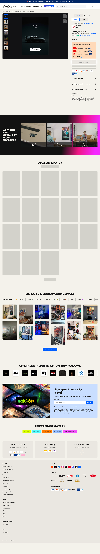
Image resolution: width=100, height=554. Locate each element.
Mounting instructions (8, 480)
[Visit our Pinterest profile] (69, 467)
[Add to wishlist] (65, 16)
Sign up (89, 402)
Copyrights (5, 486)
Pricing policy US (6, 492)
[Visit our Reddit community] (52, 467)
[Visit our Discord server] (73, 467)
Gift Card (5, 532)
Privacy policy (65, 408)
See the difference (88, 23)
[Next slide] (92, 373)
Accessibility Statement (8, 502)
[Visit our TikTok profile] (55, 467)
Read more (93, 33)
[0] (89, 6)
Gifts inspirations (6, 535)
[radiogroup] (84, 15)
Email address (57, 399)
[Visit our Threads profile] (76, 467)
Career (4, 516)
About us (4, 511)
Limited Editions (37, 6)
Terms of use (5, 475)
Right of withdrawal (7, 477)
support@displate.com (72, 413)
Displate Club (49, 6)
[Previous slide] (8, 373)
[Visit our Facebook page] (79, 467)
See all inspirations (50, 349)
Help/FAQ (5, 472)
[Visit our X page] (66, 467)
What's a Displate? (7, 505)
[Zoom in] (65, 21)
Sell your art (5, 524)
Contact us (5, 483)
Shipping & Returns (7, 469)
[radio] (78, 15)
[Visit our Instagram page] (62, 467)
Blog (3, 513)
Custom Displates (26, 6)
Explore (15, 6)
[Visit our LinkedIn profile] (59, 467)
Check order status (7, 466)
